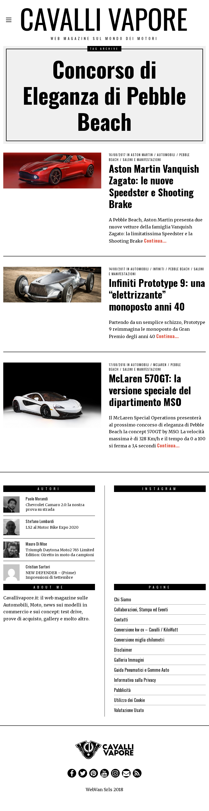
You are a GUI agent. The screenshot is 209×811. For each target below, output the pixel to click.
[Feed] (137, 773)
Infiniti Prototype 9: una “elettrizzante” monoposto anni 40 (157, 294)
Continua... (155, 240)
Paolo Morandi (37, 499)
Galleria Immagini (129, 660)
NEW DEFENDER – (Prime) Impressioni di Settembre (51, 575)
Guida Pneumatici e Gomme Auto (141, 670)
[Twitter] (82, 773)
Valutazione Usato (129, 710)
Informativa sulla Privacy (135, 680)
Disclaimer (123, 649)
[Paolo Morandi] (11, 504)
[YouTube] (104, 773)
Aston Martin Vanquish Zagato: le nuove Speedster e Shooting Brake (154, 186)
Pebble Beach (179, 269)
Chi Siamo (122, 599)
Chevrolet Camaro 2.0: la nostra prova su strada (55, 507)
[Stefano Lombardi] (11, 527)
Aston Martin (142, 155)
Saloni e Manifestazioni (142, 159)
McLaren (160, 365)
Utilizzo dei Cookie (129, 700)
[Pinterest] (93, 773)
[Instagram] (115, 773)
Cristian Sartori (38, 566)
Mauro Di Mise (36, 544)
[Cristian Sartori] (11, 572)
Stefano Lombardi (40, 521)
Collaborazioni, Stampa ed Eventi (141, 609)
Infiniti (158, 269)
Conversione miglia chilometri (139, 639)
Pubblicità (122, 690)
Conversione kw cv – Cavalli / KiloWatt (146, 629)
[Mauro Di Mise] (11, 549)
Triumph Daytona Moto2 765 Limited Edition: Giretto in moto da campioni (60, 552)
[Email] (126, 773)
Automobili (166, 155)
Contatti (121, 619)
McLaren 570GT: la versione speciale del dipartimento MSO (150, 389)
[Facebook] (71, 773)
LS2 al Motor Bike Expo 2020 (52, 527)
